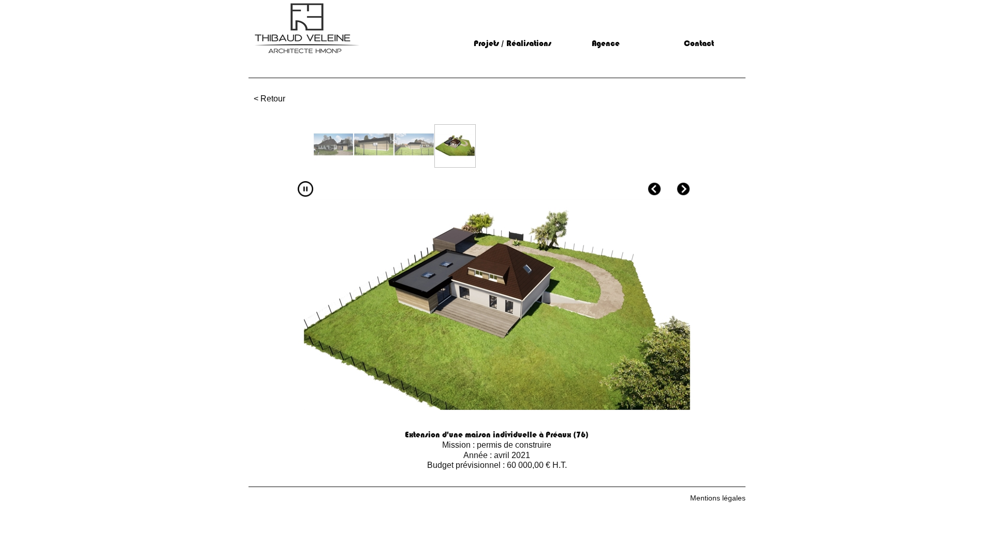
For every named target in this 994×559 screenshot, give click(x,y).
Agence (606, 43)
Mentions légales (718, 498)
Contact (699, 43)
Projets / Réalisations (512, 43)
